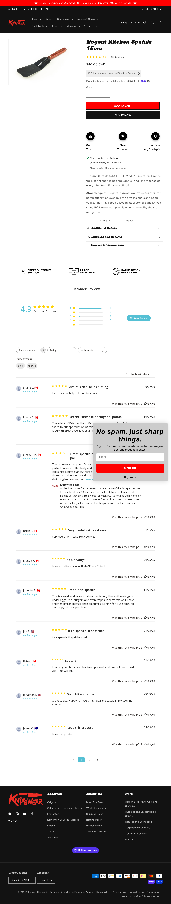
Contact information (131, 896)
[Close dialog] (163, 427)
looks (20, 365)
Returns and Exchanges (138, 821)
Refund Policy (94, 819)
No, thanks (130, 477)
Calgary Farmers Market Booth (64, 808)
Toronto (51, 831)
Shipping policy (155, 892)
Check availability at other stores (108, 168)
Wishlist (129, 839)
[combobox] (61, 350)
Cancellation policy (153, 896)
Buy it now (123, 115)
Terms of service (136, 892)
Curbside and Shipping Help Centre (141, 813)
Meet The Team (95, 802)
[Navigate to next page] (97, 759)
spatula (32, 365)
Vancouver (53, 837)
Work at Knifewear (96, 808)
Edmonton (53, 813)
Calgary (51, 802)
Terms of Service (96, 831)
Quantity (91, 87)
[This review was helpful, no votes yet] (145, 404)
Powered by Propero (84, 892)
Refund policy (103, 892)
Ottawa (51, 825)
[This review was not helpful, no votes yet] (151, 404)
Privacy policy (119, 892)
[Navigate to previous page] (73, 759)
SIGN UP (130, 468)
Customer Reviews (136, 833)
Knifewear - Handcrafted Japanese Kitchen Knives (49, 892)
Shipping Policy (95, 813)
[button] (42, 19)
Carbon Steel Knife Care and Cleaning (141, 803)
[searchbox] (28, 350)
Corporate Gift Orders (137, 827)
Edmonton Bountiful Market (63, 819)
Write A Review (138, 318)
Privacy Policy (94, 825)
